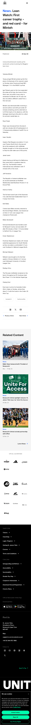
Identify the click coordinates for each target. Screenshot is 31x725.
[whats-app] (20, 309)
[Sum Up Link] (6, 469)
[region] (15, 708)
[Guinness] (15, 503)
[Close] (28, 694)
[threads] (24, 650)
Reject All (15, 717)
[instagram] (14, 650)
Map (4, 633)
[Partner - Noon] (24, 460)
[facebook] (10, 309)
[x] (15, 309)
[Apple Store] (8, 607)
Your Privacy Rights (15, 721)
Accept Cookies (15, 712)
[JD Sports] (6, 484)
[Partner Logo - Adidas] (15, 460)
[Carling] (15, 494)
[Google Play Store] (19, 607)
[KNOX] (6, 460)
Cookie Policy (17, 707)
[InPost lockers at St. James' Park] (6, 494)
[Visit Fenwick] (24, 484)
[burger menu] (27, 3)
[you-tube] (10, 650)
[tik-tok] (5, 650)
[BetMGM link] (15, 484)
